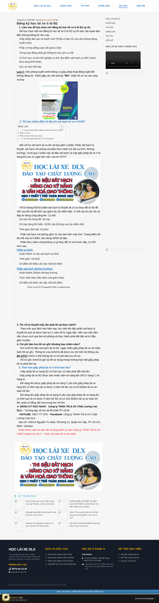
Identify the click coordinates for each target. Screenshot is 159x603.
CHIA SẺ (30, 20)
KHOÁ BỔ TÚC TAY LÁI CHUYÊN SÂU (61, 564)
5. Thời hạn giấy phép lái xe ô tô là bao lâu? (37, 139)
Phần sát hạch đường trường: (31, 136)
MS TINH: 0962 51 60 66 (129, 558)
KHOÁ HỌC (66, 6)
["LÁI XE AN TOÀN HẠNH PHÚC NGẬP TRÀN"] (16, 6)
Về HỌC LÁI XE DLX (128, 561)
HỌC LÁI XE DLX (42, 6)
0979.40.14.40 (19, 569)
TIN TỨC (123, 6)
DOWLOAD (104, 6)
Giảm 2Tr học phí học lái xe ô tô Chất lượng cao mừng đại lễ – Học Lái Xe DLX (84, 515)
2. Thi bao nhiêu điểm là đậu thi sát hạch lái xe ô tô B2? (41, 130)
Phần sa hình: (25, 133)
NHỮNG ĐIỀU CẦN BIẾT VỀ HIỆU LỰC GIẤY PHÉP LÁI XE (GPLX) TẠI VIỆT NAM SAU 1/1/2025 (84, 504)
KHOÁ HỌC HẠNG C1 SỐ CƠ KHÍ (60, 561)
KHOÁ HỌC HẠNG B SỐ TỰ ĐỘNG (60, 558)
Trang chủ (21, 20)
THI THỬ (85, 6)
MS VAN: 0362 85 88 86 (129, 554)
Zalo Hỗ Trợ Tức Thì (18, 572)
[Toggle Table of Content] (60, 127)
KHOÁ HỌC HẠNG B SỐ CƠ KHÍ (59, 554)
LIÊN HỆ (140, 6)
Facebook (56, 414)
